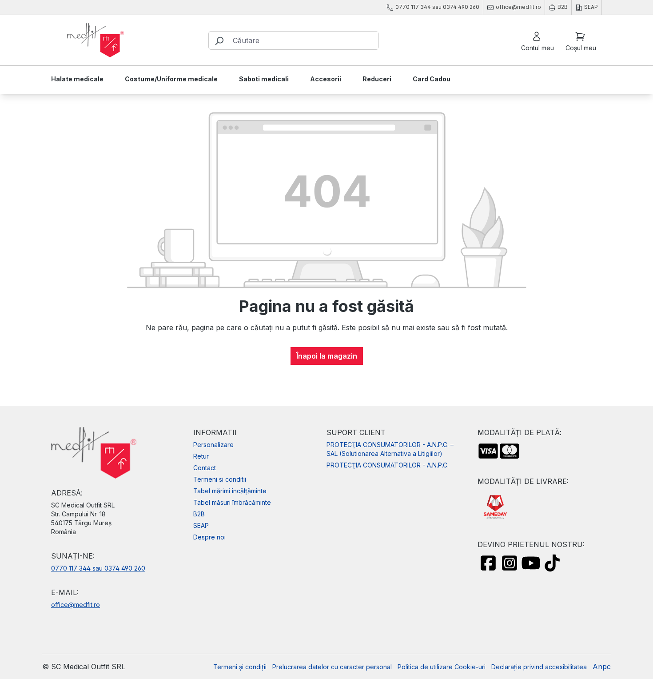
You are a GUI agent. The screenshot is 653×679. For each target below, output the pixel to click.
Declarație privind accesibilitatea (539, 667)
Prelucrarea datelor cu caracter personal (332, 667)
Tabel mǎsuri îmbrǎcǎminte (232, 502)
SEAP (201, 525)
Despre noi (209, 537)
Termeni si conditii (219, 479)
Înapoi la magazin (326, 355)
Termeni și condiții (240, 667)
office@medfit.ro (75, 604)
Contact (204, 467)
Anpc (602, 666)
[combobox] (303, 40)
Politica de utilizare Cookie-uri (442, 667)
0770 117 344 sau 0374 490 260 (98, 568)
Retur (201, 456)
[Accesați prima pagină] (95, 40)
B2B (199, 514)
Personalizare (213, 444)
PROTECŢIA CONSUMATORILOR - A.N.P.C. (387, 465)
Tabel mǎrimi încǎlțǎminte (230, 491)
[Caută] (219, 40)
